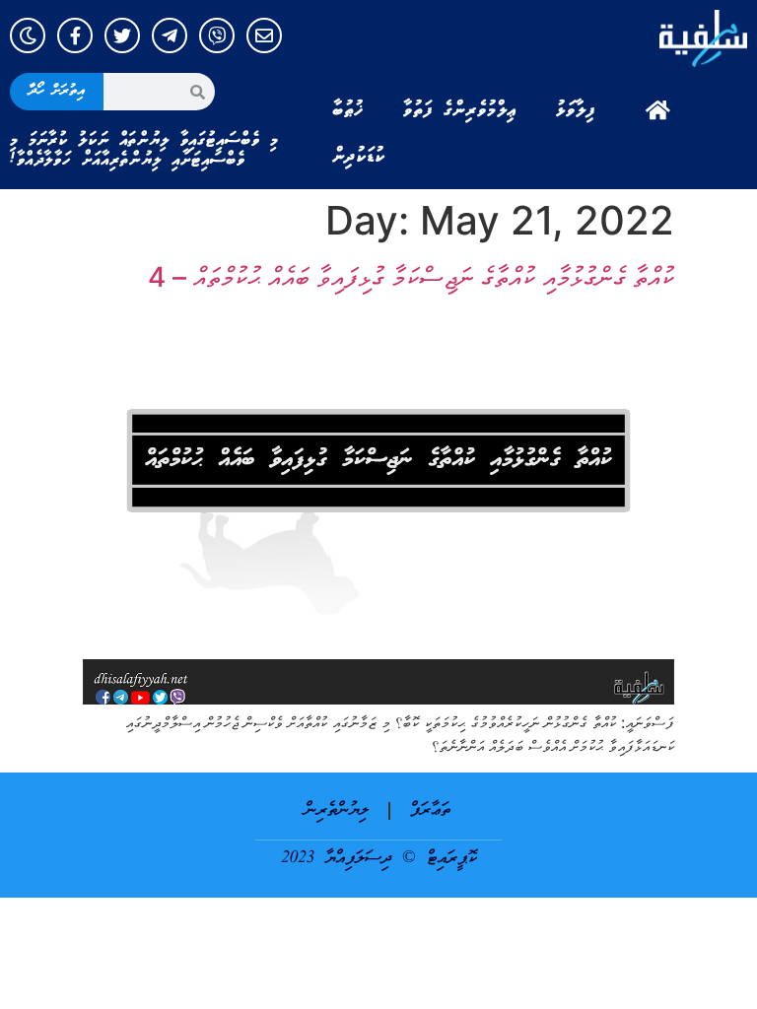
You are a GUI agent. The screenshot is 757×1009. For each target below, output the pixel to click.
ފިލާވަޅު (575, 110)
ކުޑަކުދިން (358, 156)
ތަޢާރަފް (430, 810)
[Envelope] (264, 35)
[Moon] (27, 35)
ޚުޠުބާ (348, 110)
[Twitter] (122, 35)
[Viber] (217, 35)
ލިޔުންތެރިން (337, 810)
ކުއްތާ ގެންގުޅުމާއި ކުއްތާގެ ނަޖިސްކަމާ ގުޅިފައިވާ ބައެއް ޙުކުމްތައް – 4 (411, 277)
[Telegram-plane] (169, 35)
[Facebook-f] (75, 35)
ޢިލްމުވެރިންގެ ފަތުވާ (459, 110)
